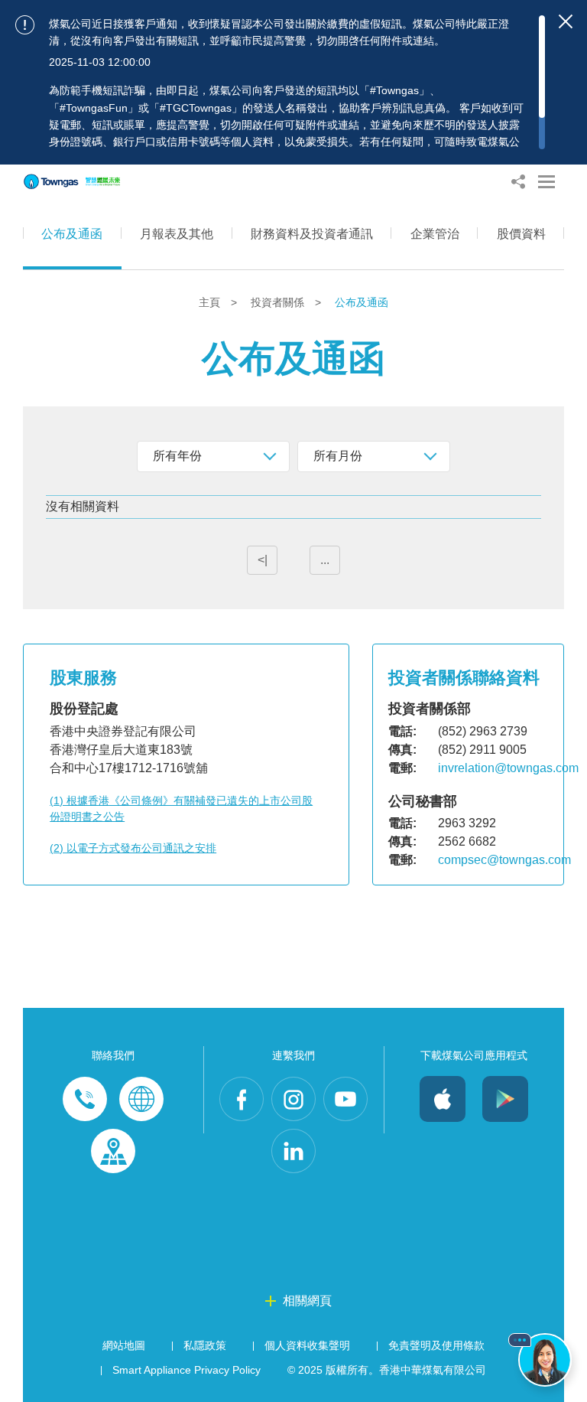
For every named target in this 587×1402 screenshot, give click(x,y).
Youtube (345, 1099)
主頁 (211, 302)
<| (263, 559)
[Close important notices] (565, 21)
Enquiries (141, 1099)
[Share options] (517, 182)
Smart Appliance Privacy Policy (186, 1370)
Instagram (293, 1099)
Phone (85, 1099)
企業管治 (434, 233)
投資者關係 (279, 302)
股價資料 (521, 233)
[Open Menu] (546, 182)
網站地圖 (123, 1345)
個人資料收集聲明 (307, 1345)
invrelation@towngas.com (508, 767)
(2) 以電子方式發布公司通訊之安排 (133, 848)
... (324, 559)
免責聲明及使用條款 (436, 1345)
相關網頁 (307, 1300)
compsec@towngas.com (504, 859)
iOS (442, 1099)
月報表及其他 (176, 233)
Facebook (241, 1099)
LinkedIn (293, 1151)
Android (505, 1099)
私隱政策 (204, 1345)
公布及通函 (71, 233)
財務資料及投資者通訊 (312, 233)
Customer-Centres (113, 1151)
